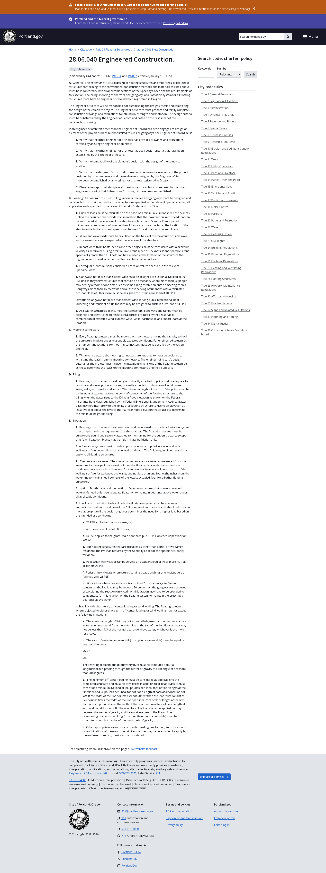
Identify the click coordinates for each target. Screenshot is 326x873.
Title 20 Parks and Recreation (219, 220)
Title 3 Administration (215, 108)
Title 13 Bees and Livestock (218, 173)
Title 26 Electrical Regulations (219, 261)
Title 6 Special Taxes (214, 128)
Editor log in (222, 825)
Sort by (222, 68)
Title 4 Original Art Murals (217, 115)
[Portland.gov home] (23, 36)
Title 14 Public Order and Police (221, 180)
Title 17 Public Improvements (219, 200)
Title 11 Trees (210, 159)
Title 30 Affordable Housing (218, 296)
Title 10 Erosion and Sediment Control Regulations (225, 150)
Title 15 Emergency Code (216, 186)
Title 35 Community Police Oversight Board (224, 332)
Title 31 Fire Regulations (216, 303)
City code (86, 49)
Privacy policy (174, 825)
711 (158, 773)
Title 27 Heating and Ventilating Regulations (221, 270)
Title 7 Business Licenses (217, 135)
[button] (310, 36)
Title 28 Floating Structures (112, 49)
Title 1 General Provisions (217, 94)
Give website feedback (143, 749)
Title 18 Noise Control (215, 207)
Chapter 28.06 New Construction (154, 49)
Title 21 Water (210, 227)
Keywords (204, 68)
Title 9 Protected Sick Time (218, 142)
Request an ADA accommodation (89, 773)
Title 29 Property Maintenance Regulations (220, 288)
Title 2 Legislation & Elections (219, 101)
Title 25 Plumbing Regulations (220, 254)
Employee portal (224, 818)
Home (73, 49)
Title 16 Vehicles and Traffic (218, 193)
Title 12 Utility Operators (217, 166)
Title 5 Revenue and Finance (219, 121)
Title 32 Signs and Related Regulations (225, 310)
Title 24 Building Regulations (219, 247)
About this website (226, 811)
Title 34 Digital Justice (215, 323)
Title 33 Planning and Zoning (219, 317)
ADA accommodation (179, 811)
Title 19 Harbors (211, 214)
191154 (116, 76)
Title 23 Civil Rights (213, 241)
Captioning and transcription (184, 818)
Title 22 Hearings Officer (216, 234)
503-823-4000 (128, 773)
